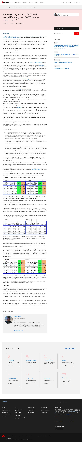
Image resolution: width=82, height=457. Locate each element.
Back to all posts (6, 33)
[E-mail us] (62, 28)
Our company (57, 416)
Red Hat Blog (7, 7)
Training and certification (19, 409)
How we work (57, 418)
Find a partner (17, 415)
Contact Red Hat (25, 436)
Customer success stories (59, 420)
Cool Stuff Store (44, 436)
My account (17, 410)
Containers (20, 23)
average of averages (36, 169)
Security (64, 360)
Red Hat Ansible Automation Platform (6, 414)
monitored (19, 107)
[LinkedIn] (55, 402)
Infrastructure (29, 378)
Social (42, 413)
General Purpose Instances (36, 62)
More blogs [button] (33, 7)
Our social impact (71, 420)
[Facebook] (60, 402)
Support (70, 2)
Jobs (69, 423)
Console (62, 2)
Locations (19, 436)
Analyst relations (57, 423)
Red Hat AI (3, 409)
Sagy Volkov (59, 14)
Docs (66, 2)
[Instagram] (66, 402)
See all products (4, 416)
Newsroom (70, 416)
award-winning (68, 413)
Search (77, 33)
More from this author (19, 330)
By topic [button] (20, 7)
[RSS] (77, 28)
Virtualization (65, 377)
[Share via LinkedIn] (59, 28)
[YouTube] (58, 402)
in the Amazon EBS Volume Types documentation (26, 79)
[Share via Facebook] (57, 28)
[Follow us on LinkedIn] (14, 320)
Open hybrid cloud (48, 360)
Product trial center (31, 409)
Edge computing (12, 378)
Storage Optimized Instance (24, 89)
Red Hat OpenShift (5, 412)
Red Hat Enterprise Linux (6, 410)
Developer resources (18, 413)
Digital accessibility (30, 439)
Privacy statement (8, 439)
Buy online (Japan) (31, 412)
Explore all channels (69, 348)
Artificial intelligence (31, 360)
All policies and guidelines (22, 439)
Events (16, 436)
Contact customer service (45, 410)
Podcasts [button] (26, 7)
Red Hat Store (30, 410)
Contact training (44, 412)
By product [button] (13, 7)
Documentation (17, 418)
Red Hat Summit (50, 436)
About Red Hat (8, 436)
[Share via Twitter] (60, 28)
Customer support (18, 412)
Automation (11, 360)
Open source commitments (72, 418)
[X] (63, 402)
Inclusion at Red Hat (37, 436)
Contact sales (43, 409)
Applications (47, 378)
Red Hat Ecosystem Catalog (20, 417)
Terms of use (15, 439)
